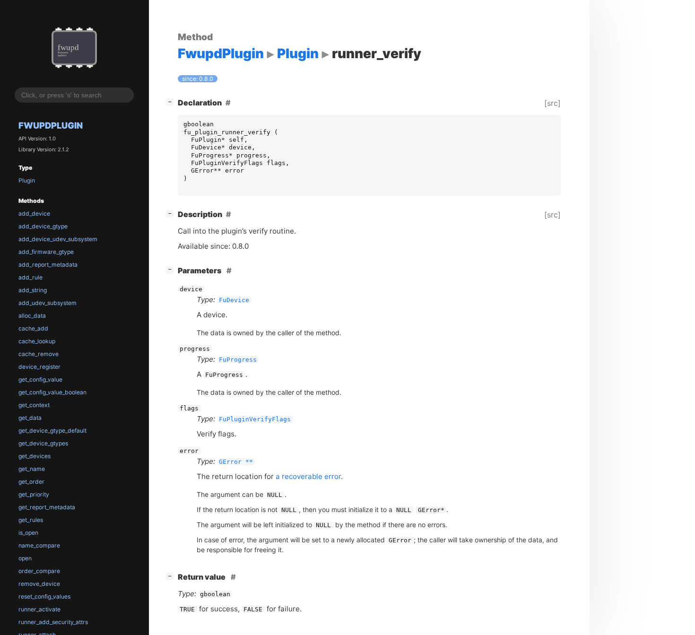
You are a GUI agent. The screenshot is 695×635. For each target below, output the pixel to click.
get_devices (34, 456)
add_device (34, 213)
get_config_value (40, 379)
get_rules (30, 519)
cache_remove (38, 353)
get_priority (33, 494)
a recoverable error (308, 476)
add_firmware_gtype (46, 251)
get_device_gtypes (43, 443)
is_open (28, 532)
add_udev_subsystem (47, 302)
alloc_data (32, 315)
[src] (552, 103)
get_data (30, 417)
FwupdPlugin (50, 125)
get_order (31, 481)
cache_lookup (36, 341)
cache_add (33, 328)
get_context (34, 405)
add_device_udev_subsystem (57, 239)
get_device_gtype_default (52, 430)
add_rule (30, 277)
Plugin (26, 180)
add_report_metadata (48, 264)
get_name (31, 468)
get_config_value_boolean (52, 392)
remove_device (39, 583)
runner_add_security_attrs (53, 622)
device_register (39, 366)
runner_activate (39, 609)
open (25, 558)
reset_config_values (44, 596)
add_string (32, 290)
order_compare (39, 570)
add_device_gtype (43, 226)
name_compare (39, 545)
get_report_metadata (46, 507)
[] (171, 101)
